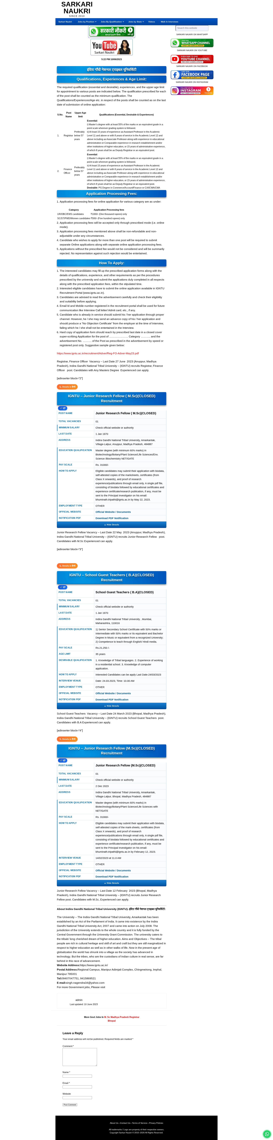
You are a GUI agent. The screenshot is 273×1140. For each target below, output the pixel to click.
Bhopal (112, 1021)
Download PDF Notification (112, 518)
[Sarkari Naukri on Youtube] (192, 59)
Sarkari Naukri (77, 7)
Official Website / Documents (113, 512)
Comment (68, 1046)
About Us (114, 1123)
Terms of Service (139, 1123)
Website (67, 1094)
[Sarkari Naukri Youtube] (111, 47)
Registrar (134, 1017)
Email (66, 1083)
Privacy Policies (156, 1123)
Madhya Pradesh (120, 1017)
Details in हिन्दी (68, 387)
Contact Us (125, 1123)
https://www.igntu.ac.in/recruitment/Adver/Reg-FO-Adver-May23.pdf (98, 353)
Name (66, 1072)
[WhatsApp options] (267, 1134)
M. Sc (107, 1017)
